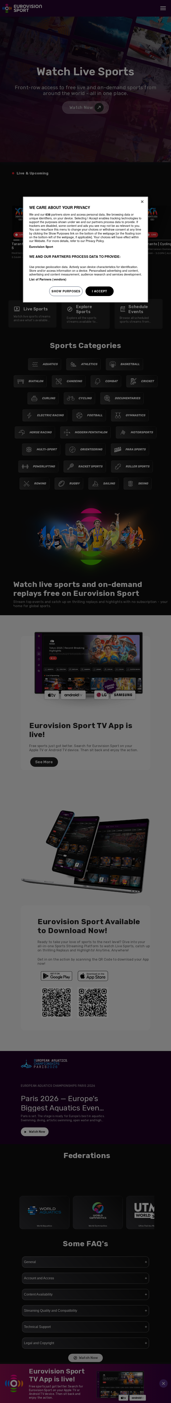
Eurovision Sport (41, 247)
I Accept (99, 291)
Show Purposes (66, 291)
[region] (85, 250)
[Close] (142, 201)
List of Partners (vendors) (48, 279)
